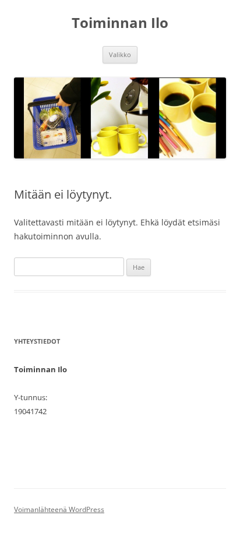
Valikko (120, 54)
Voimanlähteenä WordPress (59, 509)
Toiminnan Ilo (120, 23)
